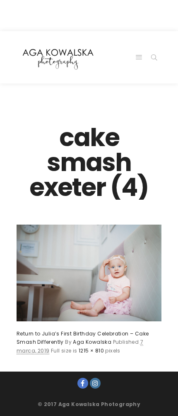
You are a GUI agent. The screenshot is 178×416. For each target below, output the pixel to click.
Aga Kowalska (92, 341)
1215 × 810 (91, 350)
